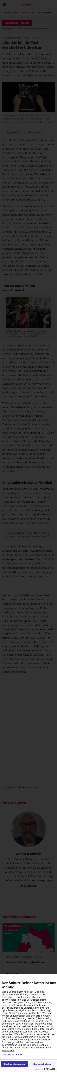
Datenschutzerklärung (33, 1047)
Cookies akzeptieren (14, 1064)
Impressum (8, 1050)
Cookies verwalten (12, 1054)
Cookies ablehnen (42, 1064)
